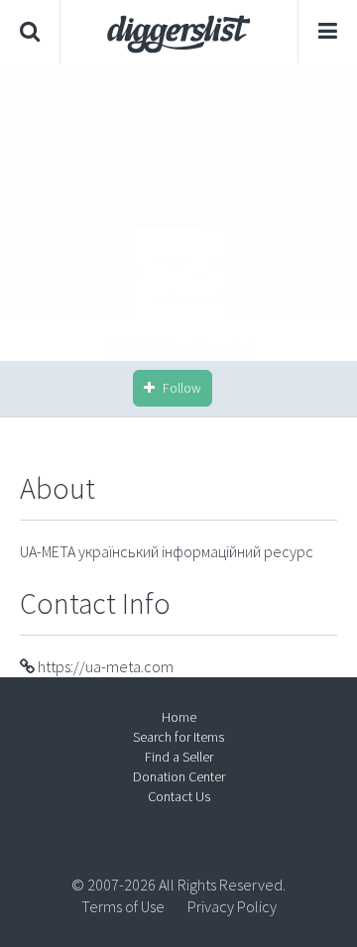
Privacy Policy (232, 906)
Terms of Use (123, 906)
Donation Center (179, 776)
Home (179, 717)
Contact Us (179, 796)
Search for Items (178, 737)
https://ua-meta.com (104, 666)
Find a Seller (179, 757)
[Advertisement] (178, 212)
